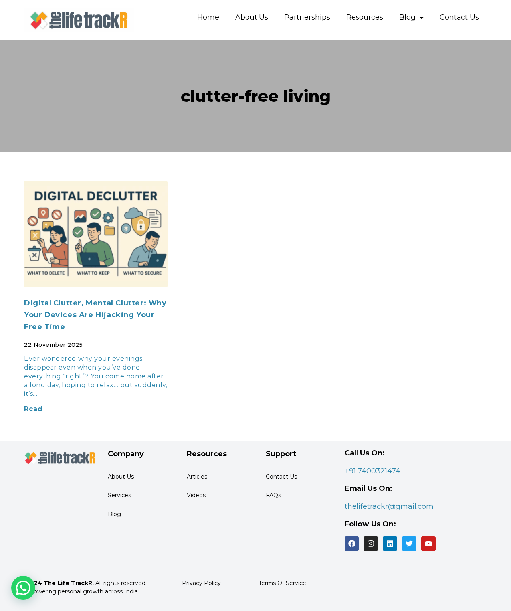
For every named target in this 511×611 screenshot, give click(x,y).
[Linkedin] (390, 543)
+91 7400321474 (372, 471)
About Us (251, 17)
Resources (364, 17)
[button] (23, 588)
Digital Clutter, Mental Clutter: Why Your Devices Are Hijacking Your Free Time (95, 315)
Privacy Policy (201, 583)
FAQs (273, 495)
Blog (407, 17)
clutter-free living (256, 96)
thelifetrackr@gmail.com (389, 506)
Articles (197, 476)
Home (208, 17)
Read (33, 409)
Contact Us (459, 17)
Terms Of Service (282, 583)
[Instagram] (371, 543)
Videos (196, 495)
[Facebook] (352, 543)
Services (119, 495)
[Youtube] (428, 543)
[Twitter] (409, 543)
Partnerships (307, 17)
